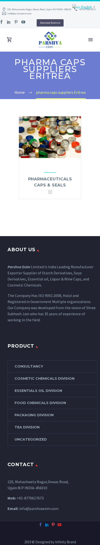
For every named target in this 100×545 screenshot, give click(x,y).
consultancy (29, 366)
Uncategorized (31, 439)
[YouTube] (23, 22)
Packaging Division (34, 415)
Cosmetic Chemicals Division (45, 378)
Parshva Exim (19, 266)
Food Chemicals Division (40, 403)
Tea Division (27, 427)
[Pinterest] (16, 22)
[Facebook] (40, 525)
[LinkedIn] (8, 22)
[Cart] (9, 40)
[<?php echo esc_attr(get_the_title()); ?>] (50, 192)
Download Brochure (50, 22)
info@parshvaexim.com (19, 13)
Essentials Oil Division (38, 390)
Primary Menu (90, 39)
